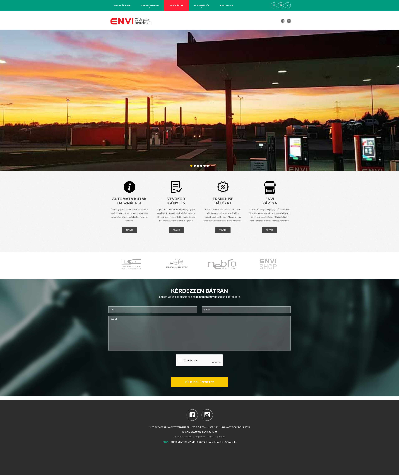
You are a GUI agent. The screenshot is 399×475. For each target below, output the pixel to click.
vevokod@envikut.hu (204, 432)
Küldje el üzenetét (199, 382)
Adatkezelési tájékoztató (222, 442)
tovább (129, 230)
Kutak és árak (122, 5)
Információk (201, 5)
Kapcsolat (226, 5)
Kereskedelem (150, 5)
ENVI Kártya (176, 5)
